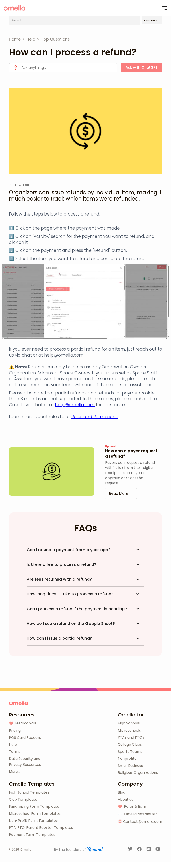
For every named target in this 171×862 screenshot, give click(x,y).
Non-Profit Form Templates (33, 820)
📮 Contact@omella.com (140, 821)
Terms (14, 751)
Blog (121, 792)
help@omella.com (75, 405)
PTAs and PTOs (131, 737)
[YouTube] (158, 850)
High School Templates (29, 792)
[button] (164, 8)
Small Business (130, 765)
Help (13, 744)
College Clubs (130, 744)
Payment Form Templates (32, 834)
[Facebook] (140, 850)
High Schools (129, 723)
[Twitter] (131, 850)
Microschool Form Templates (35, 813)
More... (14, 771)
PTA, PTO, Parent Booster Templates (41, 827)
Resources (22, 714)
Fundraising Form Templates (34, 806)
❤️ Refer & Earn (132, 806)
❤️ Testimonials (22, 723)
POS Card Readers (25, 737)
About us (125, 799)
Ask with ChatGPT (142, 67)
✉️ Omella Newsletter (137, 814)
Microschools (129, 730)
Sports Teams (130, 751)
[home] (14, 8)
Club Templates (23, 799)
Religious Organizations (138, 772)
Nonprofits (127, 758)
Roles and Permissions (94, 417)
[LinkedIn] (149, 850)
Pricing (15, 730)
